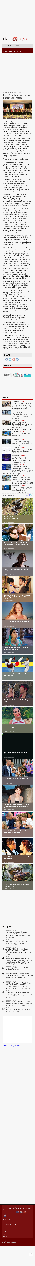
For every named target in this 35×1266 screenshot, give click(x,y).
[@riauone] (21, 1212)
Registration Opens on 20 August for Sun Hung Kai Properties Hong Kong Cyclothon (18, 1011)
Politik (19, 1207)
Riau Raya (14, 1207)
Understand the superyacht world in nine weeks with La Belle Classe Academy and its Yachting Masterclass (22, 406)
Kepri (10, 55)
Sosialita (15, 1208)
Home (4, 55)
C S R (18, 51)
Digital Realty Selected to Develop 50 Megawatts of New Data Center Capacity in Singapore (22, 415)
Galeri (11, 51)
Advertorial (6, 51)
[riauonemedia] (17, 1212)
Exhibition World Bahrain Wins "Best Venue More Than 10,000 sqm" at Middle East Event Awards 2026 (22, 459)
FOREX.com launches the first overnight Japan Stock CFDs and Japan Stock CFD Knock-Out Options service (22, 490)
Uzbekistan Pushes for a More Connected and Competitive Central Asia (22, 451)
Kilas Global (29, 1207)
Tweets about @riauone (11, 1046)
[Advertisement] (17, 17)
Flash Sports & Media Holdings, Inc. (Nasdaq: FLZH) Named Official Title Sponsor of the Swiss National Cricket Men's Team (18, 934)
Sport (19, 1208)
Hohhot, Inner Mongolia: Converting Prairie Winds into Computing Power (22, 443)
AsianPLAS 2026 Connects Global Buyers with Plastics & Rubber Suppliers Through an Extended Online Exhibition (18, 951)
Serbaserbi (12, 1210)
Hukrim (23, 1207)
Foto (15, 51)
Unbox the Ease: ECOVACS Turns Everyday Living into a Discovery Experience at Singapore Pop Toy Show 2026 (22, 480)
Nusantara (6, 1210)
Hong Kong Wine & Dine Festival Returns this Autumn (16, 968)
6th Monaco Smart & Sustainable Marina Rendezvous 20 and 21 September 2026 (16, 943)
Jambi (23, 1208)
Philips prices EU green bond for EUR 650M (22, 434)
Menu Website (8, 46)
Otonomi (27, 1208)
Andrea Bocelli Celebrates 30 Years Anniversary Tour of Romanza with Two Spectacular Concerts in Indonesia (18, 1003)
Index (20, 51)
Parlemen (5, 1208)
